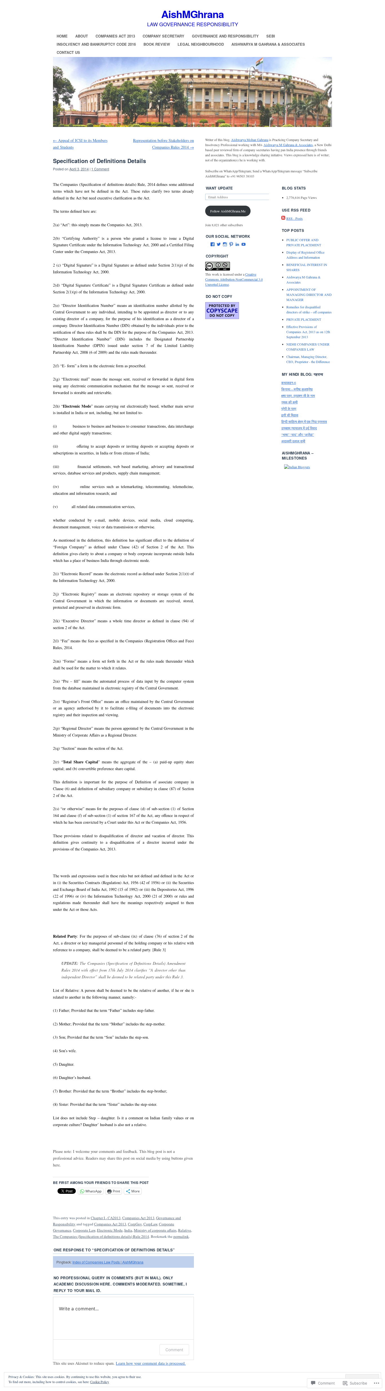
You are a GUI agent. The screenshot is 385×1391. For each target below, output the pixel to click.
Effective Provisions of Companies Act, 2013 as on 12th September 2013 (308, 331)
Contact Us (68, 52)
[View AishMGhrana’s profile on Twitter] (218, 244)
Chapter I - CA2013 (106, 1217)
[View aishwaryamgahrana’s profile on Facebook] (212, 244)
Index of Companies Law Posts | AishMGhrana (107, 1262)
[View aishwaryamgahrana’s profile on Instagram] (225, 244)
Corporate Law (84, 1230)
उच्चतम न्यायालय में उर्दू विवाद (299, 428)
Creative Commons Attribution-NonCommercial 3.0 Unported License (234, 279)
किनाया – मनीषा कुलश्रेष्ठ (297, 389)
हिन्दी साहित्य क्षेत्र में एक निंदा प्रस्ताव (304, 421)
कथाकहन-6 (288, 382)
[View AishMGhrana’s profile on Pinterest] (231, 244)
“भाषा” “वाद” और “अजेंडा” (297, 434)
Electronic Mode (110, 1230)
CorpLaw (150, 1224)
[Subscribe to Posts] (283, 218)
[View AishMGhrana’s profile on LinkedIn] (237, 244)
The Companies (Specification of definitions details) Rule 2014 (101, 1236)
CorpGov (135, 1224)
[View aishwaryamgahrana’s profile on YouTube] (243, 244)
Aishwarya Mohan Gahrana (249, 139)
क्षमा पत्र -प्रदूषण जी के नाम (298, 395)
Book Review (156, 44)
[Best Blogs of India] (297, 467)
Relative (184, 1230)
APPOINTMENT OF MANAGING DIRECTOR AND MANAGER (309, 294)
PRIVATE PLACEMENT (303, 319)
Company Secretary (163, 36)
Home (62, 36)
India (128, 1230)
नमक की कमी (289, 402)
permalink (181, 1236)
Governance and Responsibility (225, 36)
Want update (219, 188)
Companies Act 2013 (115, 36)
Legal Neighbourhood (201, 44)
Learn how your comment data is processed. (151, 1363)
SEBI (270, 36)
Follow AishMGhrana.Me (227, 211)
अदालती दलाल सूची (293, 441)
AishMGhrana (192, 13)
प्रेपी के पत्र (288, 408)
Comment (174, 1349)
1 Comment (100, 168)
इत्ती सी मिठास (289, 415)
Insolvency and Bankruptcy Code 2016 (96, 44)
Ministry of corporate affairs (155, 1230)
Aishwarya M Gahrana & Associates (268, 44)
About (81, 36)
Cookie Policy (99, 1381)
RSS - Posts (294, 218)
